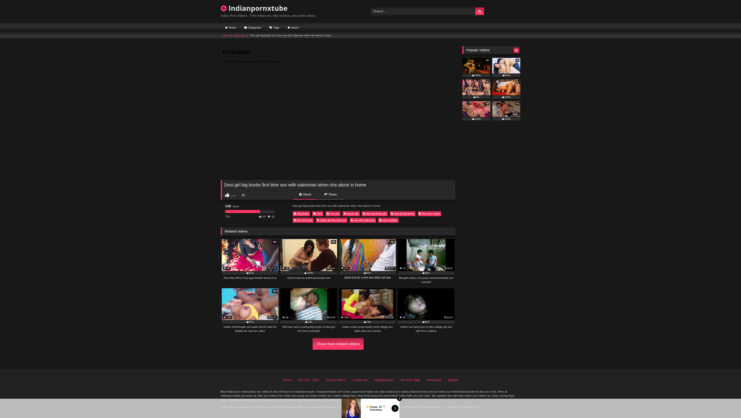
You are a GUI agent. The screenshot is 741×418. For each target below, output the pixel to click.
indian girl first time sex (333, 220)
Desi (319, 213)
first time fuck (304, 220)
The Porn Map (410, 380)
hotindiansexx (383, 380)
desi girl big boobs (404, 213)
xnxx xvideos (389, 220)
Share (332, 194)
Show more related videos (338, 344)
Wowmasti (434, 380)
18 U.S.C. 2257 (308, 380)
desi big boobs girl (376, 213)
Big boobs (240, 35)
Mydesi (453, 380)
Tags (276, 27)
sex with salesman (364, 220)
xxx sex (334, 213)
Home (232, 27)
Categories (254, 27)
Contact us (360, 380)
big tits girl (353, 213)
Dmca (287, 380)
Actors (295, 27)
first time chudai (431, 213)
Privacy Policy (336, 380)
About (306, 194)
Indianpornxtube (257, 8)
